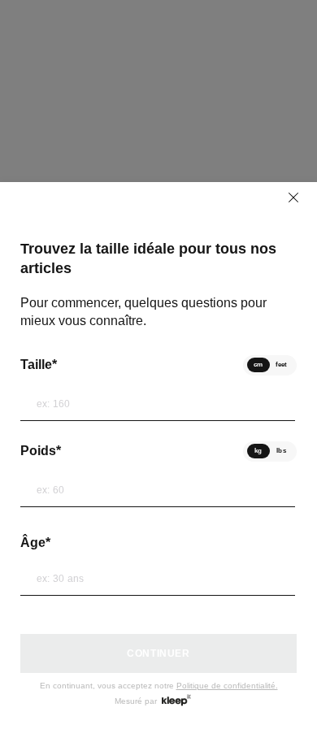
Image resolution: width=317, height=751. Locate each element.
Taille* (38, 364)
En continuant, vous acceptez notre (159, 685)
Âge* (35, 542)
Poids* (40, 451)
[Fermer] (293, 197)
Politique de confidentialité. (227, 685)
